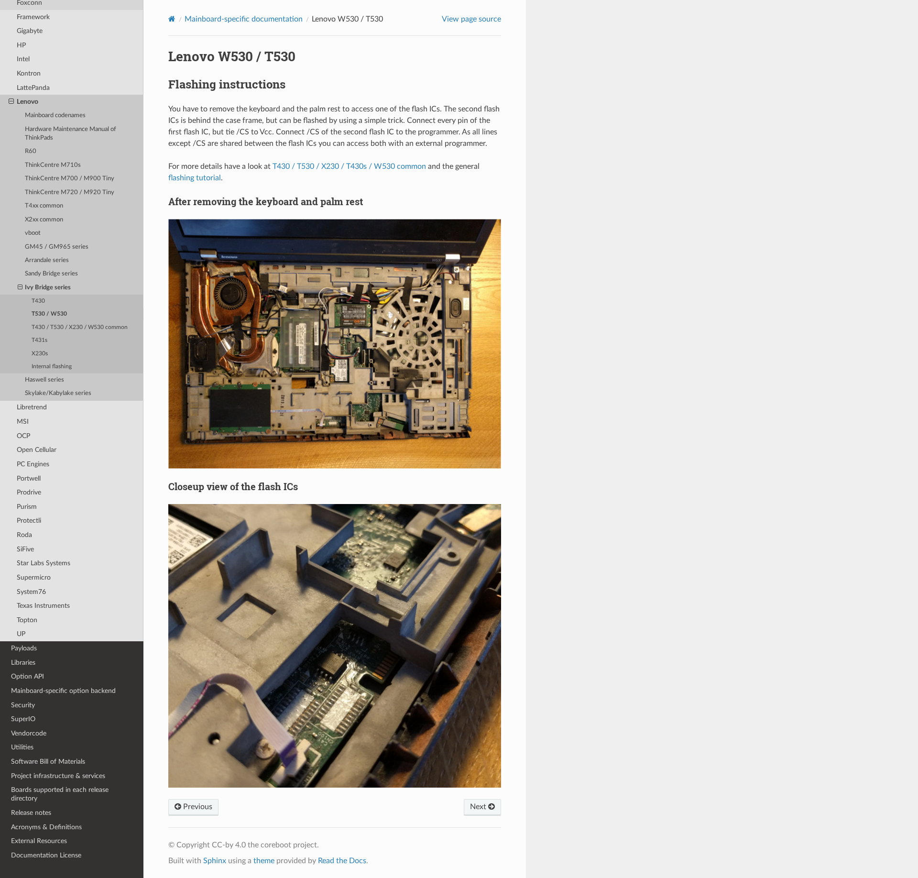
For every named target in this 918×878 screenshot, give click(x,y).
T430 (38, 301)
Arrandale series (47, 260)
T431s (39, 340)
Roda (24, 534)
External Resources (39, 841)
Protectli (29, 520)
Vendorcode (28, 733)
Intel (23, 59)
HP (21, 45)
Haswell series (44, 380)
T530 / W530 (49, 314)
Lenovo (27, 101)
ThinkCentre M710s (53, 165)
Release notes (31, 812)
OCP (23, 435)
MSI (23, 421)
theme (263, 861)
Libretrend (32, 407)
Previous (196, 807)
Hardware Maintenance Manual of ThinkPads (70, 133)
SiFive (25, 549)
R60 (30, 151)
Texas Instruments (43, 605)
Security (23, 705)
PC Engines (33, 464)
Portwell (29, 478)
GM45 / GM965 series (56, 247)
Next (479, 807)
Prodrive (29, 492)
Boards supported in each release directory (60, 794)
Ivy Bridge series (48, 288)
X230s (40, 353)
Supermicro (34, 577)
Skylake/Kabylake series (58, 393)
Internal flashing (52, 366)
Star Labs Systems (43, 563)
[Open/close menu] (11, 102)
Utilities (22, 747)
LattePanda (33, 87)
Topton (27, 620)
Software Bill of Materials (48, 761)
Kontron (29, 73)
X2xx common (44, 220)
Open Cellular (36, 449)
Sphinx (214, 861)
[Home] (171, 19)
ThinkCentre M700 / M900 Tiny (69, 179)
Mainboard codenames (55, 115)
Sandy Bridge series (51, 274)
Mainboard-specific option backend (63, 690)
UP (21, 633)
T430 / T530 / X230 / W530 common (80, 327)
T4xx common (44, 206)
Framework (33, 17)
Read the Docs (342, 861)
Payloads (24, 648)
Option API (27, 676)
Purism (27, 506)
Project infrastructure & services (58, 775)
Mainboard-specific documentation (244, 19)
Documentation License (46, 855)
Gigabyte (30, 30)
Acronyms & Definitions (46, 827)
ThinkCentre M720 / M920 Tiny (69, 192)
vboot (33, 233)
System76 (31, 591)
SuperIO (23, 719)
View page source (471, 19)
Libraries (23, 662)
